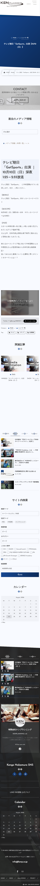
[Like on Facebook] (20, 749)
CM (4, 549)
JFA (33, 552)
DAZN (11, 549)
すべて (5, 559)
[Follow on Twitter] (14, 774)
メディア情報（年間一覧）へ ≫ (17, 143)
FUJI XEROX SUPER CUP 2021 (19, 552)
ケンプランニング (20, 522)
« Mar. (3, 622)
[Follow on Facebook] (20, 774)
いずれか (14, 559)
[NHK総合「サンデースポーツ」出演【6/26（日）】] (13, 364)
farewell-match (21, 549)
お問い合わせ (20, 100)
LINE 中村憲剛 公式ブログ (20, 792)
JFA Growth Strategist (10, 556)
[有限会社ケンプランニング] (12, 3)
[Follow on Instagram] (25, 774)
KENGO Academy (26, 556)
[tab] (6, 433)
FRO (3, 522)
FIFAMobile (32, 549)
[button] (34, 3)
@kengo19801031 (15, 321)
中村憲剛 (10, 522)
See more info (21, 744)
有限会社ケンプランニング (20, 730)
